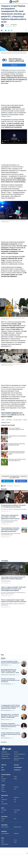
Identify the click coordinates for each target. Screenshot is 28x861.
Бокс (15, 789)
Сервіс (15, 812)
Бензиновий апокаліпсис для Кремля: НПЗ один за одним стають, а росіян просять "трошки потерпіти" (10, 671)
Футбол (2, 787)
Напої (15, 818)
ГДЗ (2, 797)
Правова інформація (5, 754)
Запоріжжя (3, 778)
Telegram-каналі (6, 116)
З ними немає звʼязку (6, 581)
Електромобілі (17, 809)
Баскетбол (16, 787)
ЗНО (2, 801)
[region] (14, 93)
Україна (3, 419)
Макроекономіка (17, 826)
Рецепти (3, 818)
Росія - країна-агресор (17, 419)
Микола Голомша (5, 719)
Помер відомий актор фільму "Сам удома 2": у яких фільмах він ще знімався (13, 506)
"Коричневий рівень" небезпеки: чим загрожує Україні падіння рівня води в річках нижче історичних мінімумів (10, 529)
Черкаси (3, 780)
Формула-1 (3, 791)
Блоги (2, 769)
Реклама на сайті (4, 756)
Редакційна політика (5, 422)
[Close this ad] (27, 853)
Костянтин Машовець (6, 683)
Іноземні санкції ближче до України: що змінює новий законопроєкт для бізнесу (10, 734)
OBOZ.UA (7, 24)
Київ (2, 776)
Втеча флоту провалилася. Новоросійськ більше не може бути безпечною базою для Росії (10, 725)
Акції (2, 812)
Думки (3, 658)
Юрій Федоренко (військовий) (8, 674)
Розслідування (14, 24)
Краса (2, 842)
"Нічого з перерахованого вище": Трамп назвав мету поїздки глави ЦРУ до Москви (13, 600)
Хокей (2, 789)
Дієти (2, 820)
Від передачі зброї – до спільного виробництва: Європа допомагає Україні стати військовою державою (10, 716)
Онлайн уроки (4, 799)
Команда (16, 751)
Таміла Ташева (4, 728)
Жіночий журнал (4, 844)
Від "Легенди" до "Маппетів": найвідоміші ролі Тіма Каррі (14, 509)
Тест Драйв (3, 809)
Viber (20, 415)
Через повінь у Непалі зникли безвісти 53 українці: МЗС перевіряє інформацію (13, 577)
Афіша (2, 840)
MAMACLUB (16, 833)
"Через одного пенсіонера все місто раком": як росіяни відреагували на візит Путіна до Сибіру (10, 517)
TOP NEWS (4, 561)
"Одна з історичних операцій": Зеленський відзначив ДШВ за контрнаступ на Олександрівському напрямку (13, 588)
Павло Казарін (4, 665)
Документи (16, 756)
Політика (16, 764)
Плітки (15, 840)
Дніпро (15, 778)
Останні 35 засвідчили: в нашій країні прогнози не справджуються (10, 662)
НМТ (15, 801)
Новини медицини (5, 833)
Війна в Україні (9, 419)
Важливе (4, 489)
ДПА (15, 799)
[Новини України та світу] (3, 486)
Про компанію (4, 751)
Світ (2, 767)
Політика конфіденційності (19, 754)
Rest (2, 655)
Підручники (16, 797)
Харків (15, 776)
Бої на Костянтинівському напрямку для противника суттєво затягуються (10, 680)
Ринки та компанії (5, 826)
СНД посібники (4, 803)
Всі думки (3, 742)
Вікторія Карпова (5, 738)
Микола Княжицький (6, 710)
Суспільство (17, 769)
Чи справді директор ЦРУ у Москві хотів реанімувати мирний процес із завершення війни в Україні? (10, 707)
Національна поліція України (16, 70)
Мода (15, 842)
